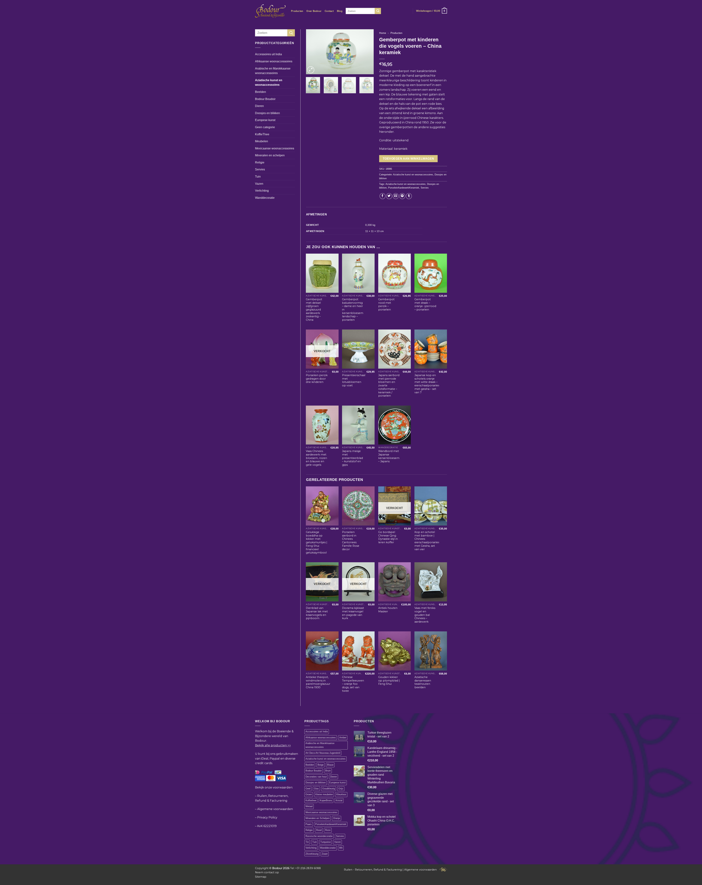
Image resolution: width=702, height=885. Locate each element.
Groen (308, 794)
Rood (319, 830)
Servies (260, 169)
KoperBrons (326, 800)
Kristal (339, 800)
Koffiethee (310, 800)
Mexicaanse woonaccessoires (274, 148)
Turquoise (325, 842)
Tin (307, 842)
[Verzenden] (378, 11)
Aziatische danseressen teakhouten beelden (422, 682)
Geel (307, 788)
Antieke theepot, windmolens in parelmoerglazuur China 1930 (318, 682)
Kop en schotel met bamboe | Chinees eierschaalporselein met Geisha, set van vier (427, 540)
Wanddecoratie (265, 197)
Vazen (259, 183)
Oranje (336, 818)
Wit (341, 847)
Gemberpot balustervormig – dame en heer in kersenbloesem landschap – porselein (352, 309)
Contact (329, 11)
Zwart (325, 853)
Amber (342, 737)
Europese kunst (265, 120)
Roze (328, 830)
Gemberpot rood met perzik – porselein (386, 304)
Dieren (259, 106)
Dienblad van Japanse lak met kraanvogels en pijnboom (317, 613)
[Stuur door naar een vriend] (396, 196)
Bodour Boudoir (265, 99)
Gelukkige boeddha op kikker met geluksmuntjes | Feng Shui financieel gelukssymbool (316, 542)
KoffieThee (262, 134)
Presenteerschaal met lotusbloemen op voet (353, 380)
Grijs (340, 788)
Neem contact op (267, 872)
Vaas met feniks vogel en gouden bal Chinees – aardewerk (424, 614)
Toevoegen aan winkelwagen (408, 158)
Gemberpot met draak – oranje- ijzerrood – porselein (425, 304)
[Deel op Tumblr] (409, 196)
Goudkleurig (328, 788)
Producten (297, 11)
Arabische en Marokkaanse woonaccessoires (272, 71)
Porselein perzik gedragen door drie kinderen (317, 379)
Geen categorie (265, 127)
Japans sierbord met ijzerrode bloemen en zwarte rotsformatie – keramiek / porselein (388, 385)
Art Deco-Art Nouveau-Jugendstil (322, 753)
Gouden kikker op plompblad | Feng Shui (389, 680)
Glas (316, 788)
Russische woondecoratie (319, 836)
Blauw (330, 764)
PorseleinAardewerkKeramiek (403, 187)
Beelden (260, 91)
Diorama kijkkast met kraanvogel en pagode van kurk (353, 613)
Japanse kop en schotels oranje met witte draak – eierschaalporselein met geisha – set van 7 (427, 384)
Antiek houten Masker (387, 609)
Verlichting (262, 190)
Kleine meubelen (324, 794)
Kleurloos (341, 794)
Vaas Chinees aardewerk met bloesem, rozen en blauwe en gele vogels (316, 457)
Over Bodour (313, 11)
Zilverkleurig (311, 853)
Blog (339, 11)
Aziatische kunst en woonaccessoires (268, 82)
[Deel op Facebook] (383, 196)
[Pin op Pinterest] (402, 196)
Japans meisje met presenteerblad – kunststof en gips (352, 457)
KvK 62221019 (267, 826)
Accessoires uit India (268, 54)
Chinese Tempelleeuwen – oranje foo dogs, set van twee (353, 683)
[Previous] (312, 51)
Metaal (309, 806)
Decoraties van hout (316, 776)
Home (382, 33)
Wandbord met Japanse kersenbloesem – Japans (388, 456)
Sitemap (260, 876)
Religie (259, 162)
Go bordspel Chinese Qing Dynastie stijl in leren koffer (388, 537)
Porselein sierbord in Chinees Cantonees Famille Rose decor (350, 540)
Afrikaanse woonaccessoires (273, 61)
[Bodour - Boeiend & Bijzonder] (270, 11)
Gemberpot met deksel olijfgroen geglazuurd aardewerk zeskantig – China (314, 309)
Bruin (328, 770)
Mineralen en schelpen (270, 155)
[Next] (368, 51)
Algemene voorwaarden (275, 809)
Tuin (258, 176)
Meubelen (261, 141)
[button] (431, 11)
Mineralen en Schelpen (317, 818)
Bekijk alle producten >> (273, 745)
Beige (321, 764)
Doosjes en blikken (267, 113)
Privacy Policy (267, 817)
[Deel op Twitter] (389, 196)
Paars (308, 824)
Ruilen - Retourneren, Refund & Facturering (373, 869)
